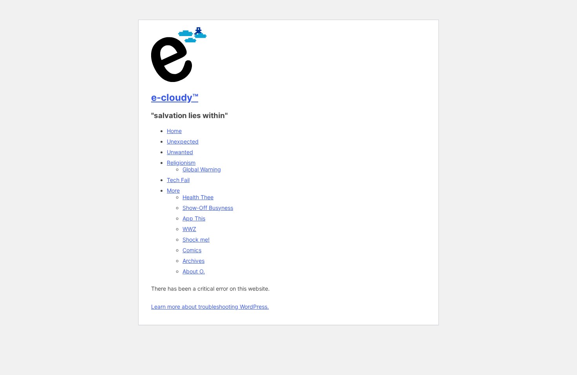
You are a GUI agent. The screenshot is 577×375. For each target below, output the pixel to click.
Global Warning (202, 169)
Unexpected (183, 141)
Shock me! (196, 239)
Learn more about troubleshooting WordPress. (210, 306)
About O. (194, 271)
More (173, 190)
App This (194, 218)
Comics (192, 250)
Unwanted (180, 152)
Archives (194, 260)
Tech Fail (178, 180)
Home (174, 130)
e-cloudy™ (174, 97)
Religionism (181, 162)
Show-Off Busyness (208, 207)
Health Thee (198, 197)
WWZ (189, 229)
